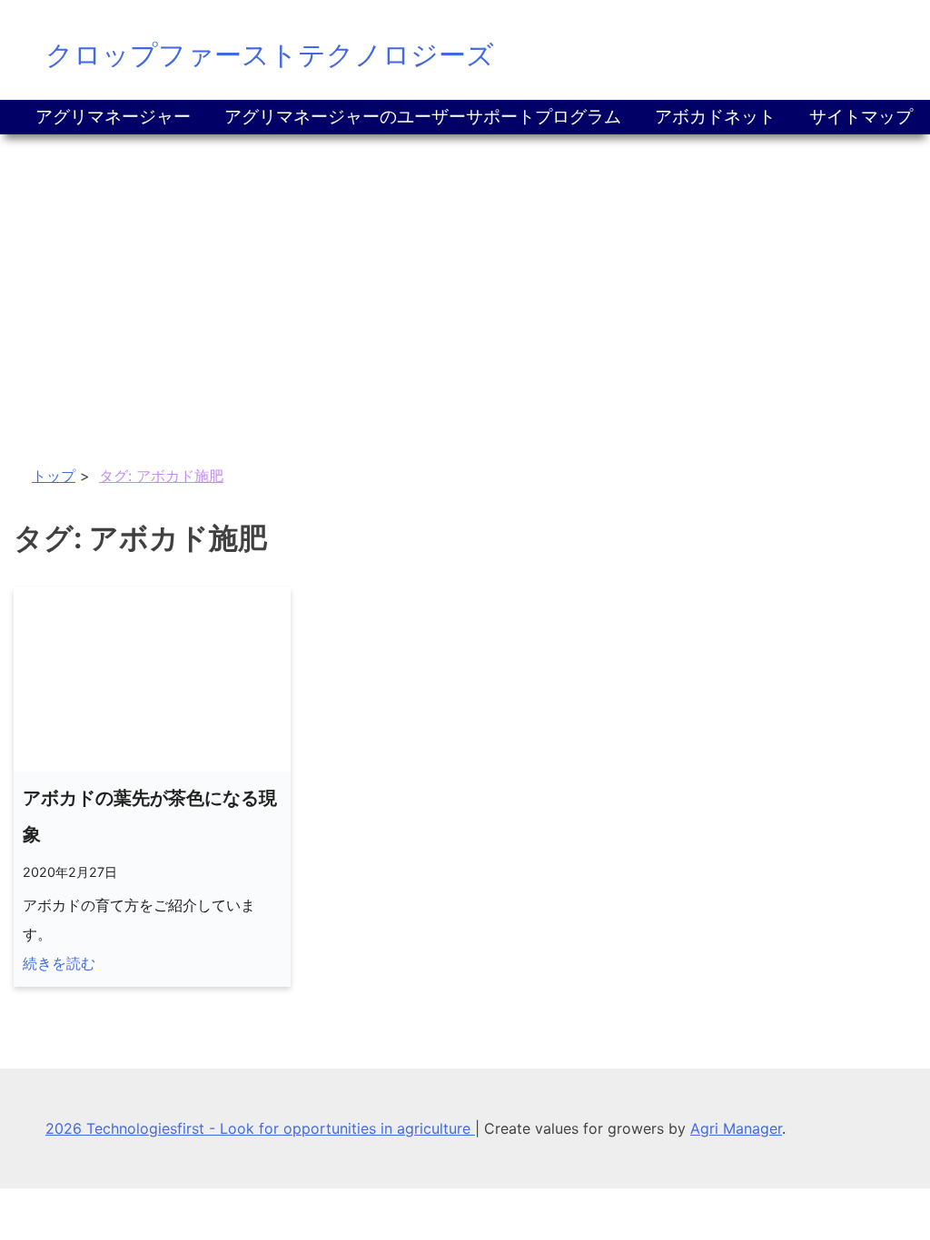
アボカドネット (715, 116)
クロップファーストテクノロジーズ (269, 54)
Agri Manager (736, 1128)
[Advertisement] (465, 270)
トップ (53, 476)
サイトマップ (861, 116)
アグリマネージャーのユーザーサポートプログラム (422, 116)
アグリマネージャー (113, 116)
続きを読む (59, 963)
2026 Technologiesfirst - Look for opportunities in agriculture (260, 1128)
